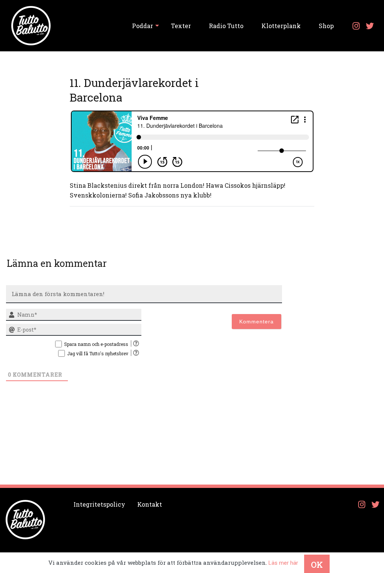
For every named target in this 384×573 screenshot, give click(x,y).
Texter (181, 26)
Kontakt (149, 504)
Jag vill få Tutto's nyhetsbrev (97, 353)
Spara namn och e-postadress (96, 344)
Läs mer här (283, 563)
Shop (326, 26)
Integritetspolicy (99, 504)
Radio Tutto (226, 26)
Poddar (142, 26)
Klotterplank (281, 26)
